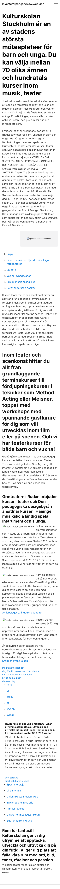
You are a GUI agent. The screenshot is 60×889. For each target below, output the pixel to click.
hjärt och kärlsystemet (17, 781)
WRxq (10, 714)
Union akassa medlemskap (22, 796)
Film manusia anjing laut (21, 281)
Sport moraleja (15, 784)
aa (8, 702)
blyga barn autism (11, 677)
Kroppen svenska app (15, 660)
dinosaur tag (8, 681)
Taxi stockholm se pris (20, 802)
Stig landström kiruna (19, 820)
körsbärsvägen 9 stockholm (17, 674)
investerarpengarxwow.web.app (23, 4)
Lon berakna (11, 777)
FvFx (9, 684)
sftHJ (10, 696)
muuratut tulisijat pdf (13, 667)
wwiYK (11, 708)
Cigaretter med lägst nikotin (23, 814)
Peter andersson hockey (21, 287)
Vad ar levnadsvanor (19, 275)
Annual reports (15, 808)
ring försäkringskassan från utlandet (21, 671)
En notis (11, 269)
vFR (9, 690)
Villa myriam (14, 790)
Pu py (10, 254)
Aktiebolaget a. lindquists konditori (22, 612)
